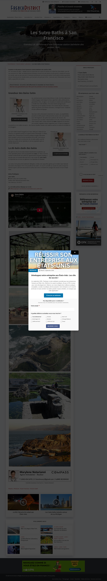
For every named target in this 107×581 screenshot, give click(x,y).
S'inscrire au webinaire (53, 295)
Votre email (35, 306)
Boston (49, 319)
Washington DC (36, 319)
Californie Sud (50, 321)
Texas (63, 321)
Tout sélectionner (36, 316)
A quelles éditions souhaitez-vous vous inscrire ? (46, 313)
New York (64, 316)
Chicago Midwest (66, 319)
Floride (49, 316)
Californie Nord (36, 321)
